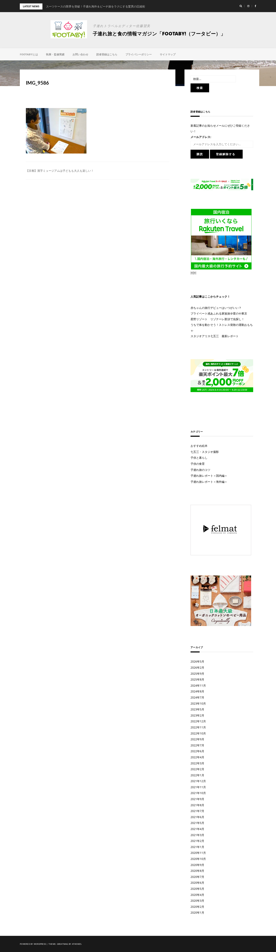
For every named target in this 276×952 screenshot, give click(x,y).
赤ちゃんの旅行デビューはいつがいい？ (216, 308)
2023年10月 (198, 703)
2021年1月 (197, 847)
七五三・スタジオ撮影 (205, 452)
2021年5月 (197, 823)
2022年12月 (198, 721)
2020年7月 (197, 877)
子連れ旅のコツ (200, 470)
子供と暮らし (199, 458)
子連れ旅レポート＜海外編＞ (209, 482)
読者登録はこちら (106, 54)
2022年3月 (197, 763)
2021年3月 (197, 835)
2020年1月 (197, 912)
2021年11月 (198, 787)
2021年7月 (197, 811)
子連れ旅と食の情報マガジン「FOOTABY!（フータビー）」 (159, 33)
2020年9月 (197, 865)
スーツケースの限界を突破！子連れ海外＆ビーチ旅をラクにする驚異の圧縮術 (95, 6)
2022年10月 (198, 733)
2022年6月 (197, 751)
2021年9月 (197, 799)
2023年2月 (197, 715)
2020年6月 (197, 883)
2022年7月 (197, 745)
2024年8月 (197, 691)
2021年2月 (197, 841)
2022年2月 (197, 769)
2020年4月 (197, 895)
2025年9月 (197, 673)
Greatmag (62, 944)
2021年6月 (197, 817)
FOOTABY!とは (29, 54)
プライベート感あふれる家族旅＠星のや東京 (219, 313)
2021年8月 (197, 805)
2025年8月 (197, 679)
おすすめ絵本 (199, 446)
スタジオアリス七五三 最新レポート (215, 336)
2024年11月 (198, 685)
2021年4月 (197, 829)
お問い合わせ (80, 54)
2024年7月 (197, 697)
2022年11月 (198, 727)
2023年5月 (197, 709)
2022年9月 (197, 739)
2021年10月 (198, 793)
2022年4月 (197, 757)
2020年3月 (197, 901)
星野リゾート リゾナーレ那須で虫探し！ (217, 319)
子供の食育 (198, 464)
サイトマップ (168, 54)
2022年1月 (197, 775)
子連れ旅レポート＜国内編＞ (209, 476)
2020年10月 (198, 859)
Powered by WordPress (33, 944)
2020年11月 (198, 853)
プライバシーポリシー (138, 54)
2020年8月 (197, 871)
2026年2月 (197, 667)
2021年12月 (198, 781)
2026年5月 (197, 661)
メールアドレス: (201, 137)
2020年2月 (197, 907)
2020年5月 (197, 889)
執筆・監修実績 (55, 54)
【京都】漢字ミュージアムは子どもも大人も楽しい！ (60, 171)
